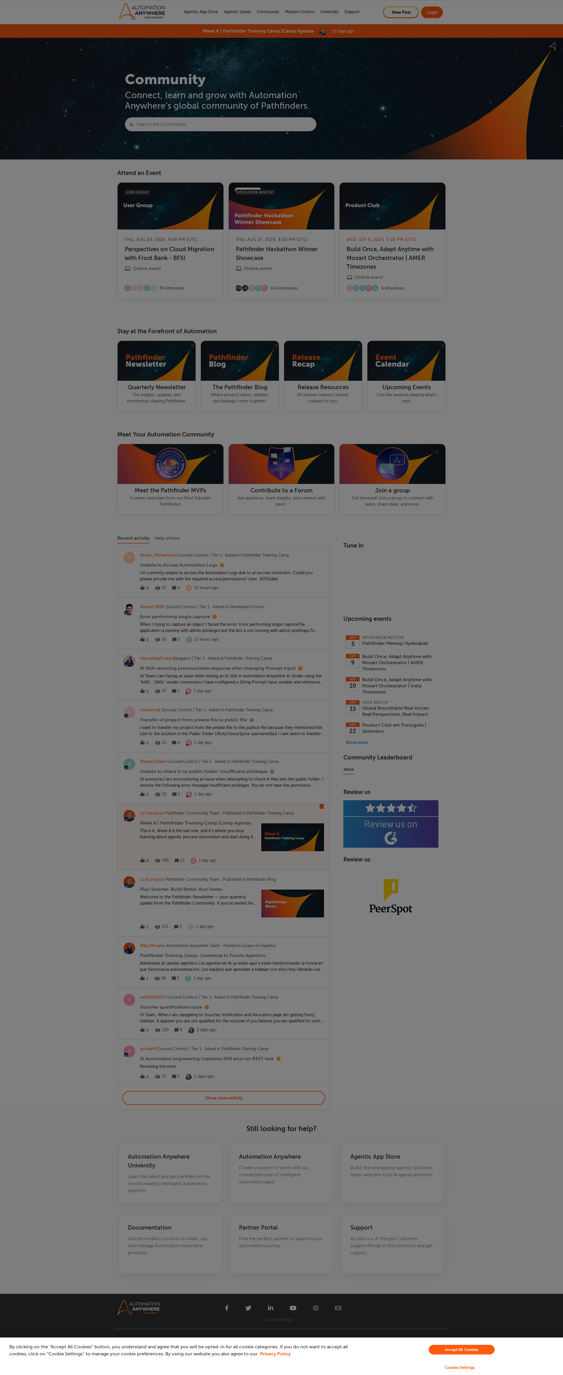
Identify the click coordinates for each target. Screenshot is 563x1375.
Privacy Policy (275, 1354)
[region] (281, 1356)
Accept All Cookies (461, 1349)
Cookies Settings (460, 1367)
